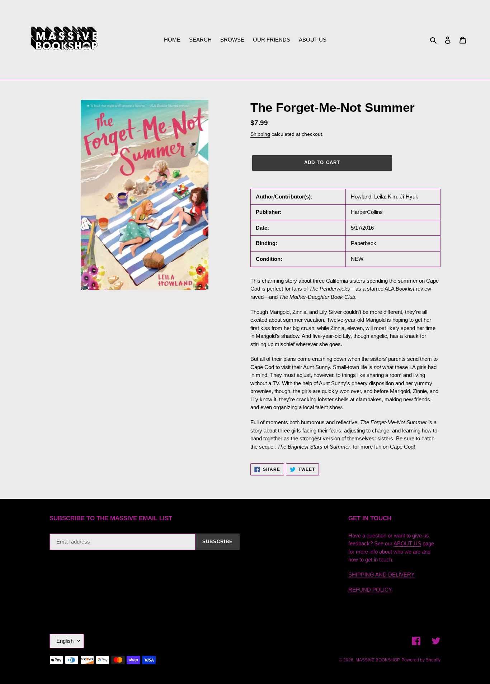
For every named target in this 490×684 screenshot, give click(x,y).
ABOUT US (407, 543)
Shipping (260, 134)
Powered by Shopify (420, 660)
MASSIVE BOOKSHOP (377, 660)
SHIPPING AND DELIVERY (381, 574)
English (65, 641)
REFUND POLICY (370, 590)
